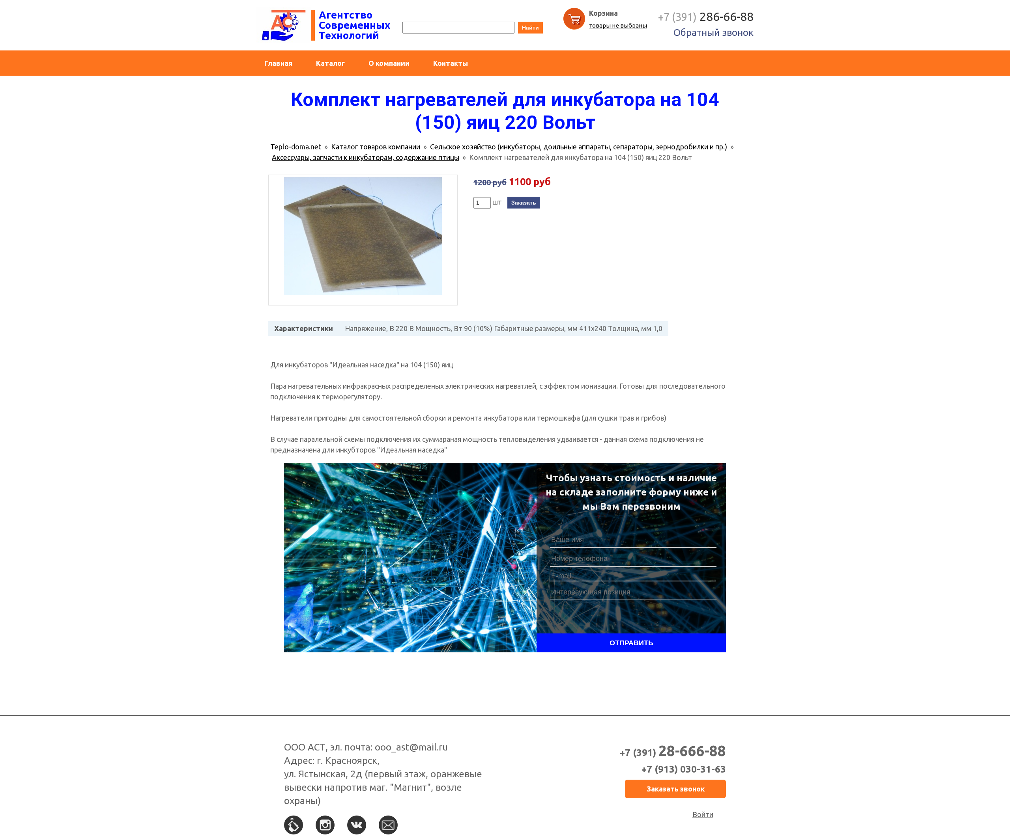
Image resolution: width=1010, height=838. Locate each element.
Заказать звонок (676, 789)
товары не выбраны (618, 25)
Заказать (523, 202)
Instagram (325, 825)
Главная (278, 63)
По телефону (293, 825)
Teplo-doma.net (295, 147)
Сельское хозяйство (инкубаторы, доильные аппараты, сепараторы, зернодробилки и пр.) (578, 147)
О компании (389, 63)
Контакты (450, 63)
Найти (530, 27)
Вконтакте (356, 825)
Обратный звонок (713, 32)
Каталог (330, 63)
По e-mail (388, 825)
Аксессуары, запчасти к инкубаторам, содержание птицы (365, 157)
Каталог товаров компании (375, 147)
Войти (702, 814)
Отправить (631, 643)
